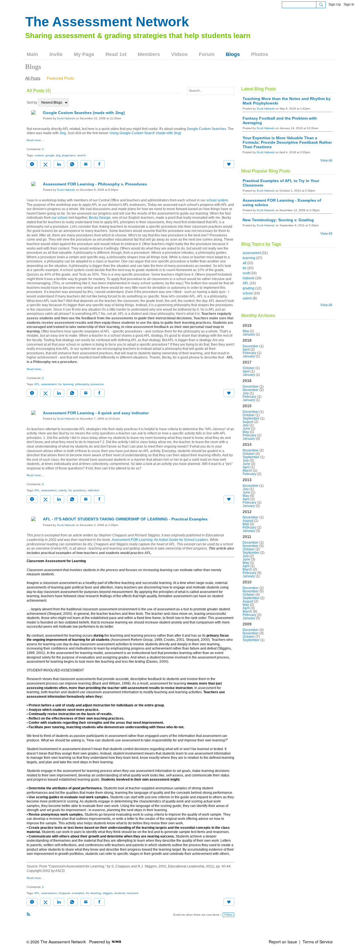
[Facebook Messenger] (32, 164)
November (251, 390)
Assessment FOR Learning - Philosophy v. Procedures (95, 184)
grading (248, 288)
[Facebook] (99, 164)
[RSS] (28, 914)
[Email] (85, 164)
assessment (49, 384)
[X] (45, 164)
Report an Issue (283, 941)
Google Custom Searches (206, 129)
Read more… (35, 140)
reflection (93, 490)
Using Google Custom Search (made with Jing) (145, 133)
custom (39, 155)
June (246, 429)
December (251, 346)
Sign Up (334, 4)
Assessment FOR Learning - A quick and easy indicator (96, 413)
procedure (97, 384)
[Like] (229, 164)
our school (60, 218)
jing (58, 155)
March (247, 471)
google (49, 155)
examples (78, 893)
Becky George (100, 218)
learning (68, 384)
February (249, 353)
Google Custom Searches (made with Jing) (84, 112)
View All (326, 160)
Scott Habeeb (66, 118)
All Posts (32, 78)
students (119, 893)
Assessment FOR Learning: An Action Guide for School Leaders (160, 540)
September (251, 418)
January (249, 334)
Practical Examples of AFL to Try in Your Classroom (281, 182)
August (248, 422)
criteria (62, 490)
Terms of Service (318, 941)
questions (79, 490)
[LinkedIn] (59, 164)
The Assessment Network (107, 21)
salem (247, 298)
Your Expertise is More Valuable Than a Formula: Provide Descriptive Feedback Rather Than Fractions (287, 142)
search (81, 155)
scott (246, 273)
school (248, 293)
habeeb (248, 278)
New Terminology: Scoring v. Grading (278, 220)
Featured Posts (60, 78)
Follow (228, 914)
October (249, 368)
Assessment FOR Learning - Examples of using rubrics (282, 202)
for (59, 384)
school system (217, 200)
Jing (62, 133)
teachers (132, 893)
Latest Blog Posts (258, 89)
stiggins (107, 893)
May (246, 331)
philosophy (82, 384)
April (246, 350)
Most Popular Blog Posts (265, 171)
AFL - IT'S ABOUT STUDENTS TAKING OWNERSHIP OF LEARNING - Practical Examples (125, 519)
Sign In (349, 4)
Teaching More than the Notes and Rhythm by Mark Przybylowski (287, 100)
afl (244, 263)
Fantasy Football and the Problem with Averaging (280, 120)
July (246, 393)
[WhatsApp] (72, 164)
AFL (37, 384)
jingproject (68, 155)
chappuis (64, 893)
